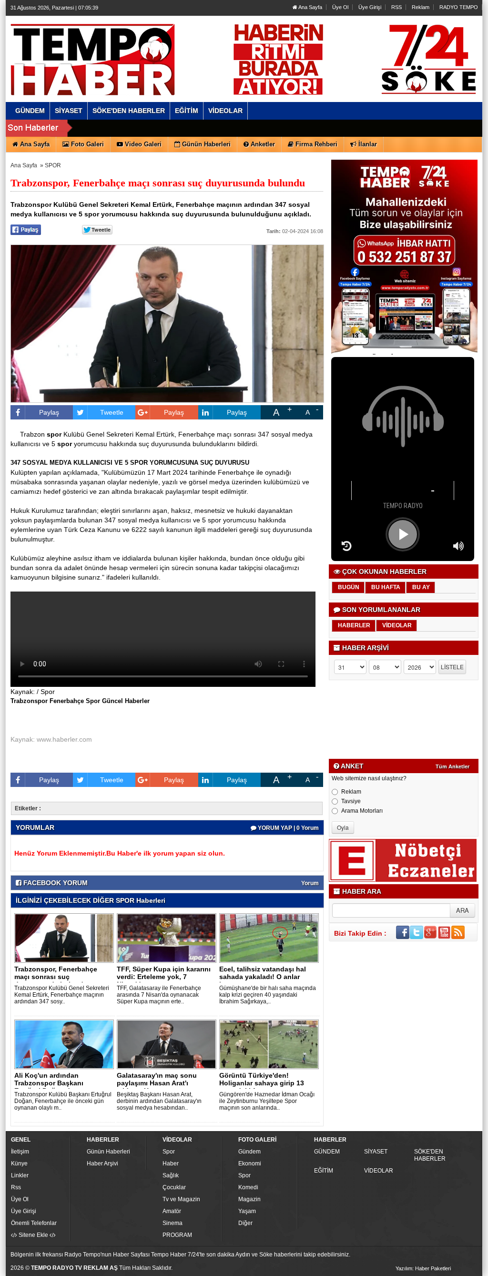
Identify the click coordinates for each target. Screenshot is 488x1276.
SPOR (53, 165)
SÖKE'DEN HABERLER (430, 1155)
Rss (16, 1187)
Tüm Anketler (452, 766)
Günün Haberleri (108, 1151)
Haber (171, 1163)
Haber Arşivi (102, 1163)
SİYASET (375, 1151)
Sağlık (171, 1175)
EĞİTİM (323, 1170)
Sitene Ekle (33, 1235)
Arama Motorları (362, 810)
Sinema (173, 1223)
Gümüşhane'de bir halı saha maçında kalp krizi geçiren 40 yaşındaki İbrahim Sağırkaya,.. (267, 995)
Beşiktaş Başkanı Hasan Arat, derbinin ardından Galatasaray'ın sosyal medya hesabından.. (159, 1101)
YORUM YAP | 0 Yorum (287, 828)
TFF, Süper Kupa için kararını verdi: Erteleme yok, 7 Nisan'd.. (164, 976)
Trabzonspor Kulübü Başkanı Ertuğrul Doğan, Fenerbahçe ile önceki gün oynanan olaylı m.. (63, 1101)
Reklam (420, 7)
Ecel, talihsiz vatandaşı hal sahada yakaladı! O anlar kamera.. (262, 976)
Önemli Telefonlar (34, 1223)
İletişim (20, 1151)
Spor (169, 1151)
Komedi (248, 1187)
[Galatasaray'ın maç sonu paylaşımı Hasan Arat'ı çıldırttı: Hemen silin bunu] (168, 1044)
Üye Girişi (369, 7)
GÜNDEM (327, 1151)
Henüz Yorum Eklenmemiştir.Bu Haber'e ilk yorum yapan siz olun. (119, 853)
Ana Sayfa (309, 7)
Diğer (245, 1223)
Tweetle (111, 412)
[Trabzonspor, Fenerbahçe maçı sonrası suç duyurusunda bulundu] (65, 937)
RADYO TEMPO (458, 7)
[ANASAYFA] (114, 49)
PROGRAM (177, 1235)
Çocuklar (174, 1187)
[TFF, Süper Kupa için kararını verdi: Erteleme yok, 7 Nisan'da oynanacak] (168, 937)
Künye (19, 1163)
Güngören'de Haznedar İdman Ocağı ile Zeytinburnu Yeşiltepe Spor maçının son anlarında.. (267, 1101)
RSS (396, 7)
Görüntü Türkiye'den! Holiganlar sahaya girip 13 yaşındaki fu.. (261, 1083)
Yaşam (247, 1211)
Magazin (249, 1199)
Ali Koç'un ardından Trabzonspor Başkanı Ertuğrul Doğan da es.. (50, 1083)
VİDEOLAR (378, 1170)
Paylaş (49, 412)
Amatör (172, 1211)
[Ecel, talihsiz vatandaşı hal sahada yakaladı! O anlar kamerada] (270, 937)
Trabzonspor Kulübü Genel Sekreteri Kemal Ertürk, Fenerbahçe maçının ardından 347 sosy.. (61, 995)
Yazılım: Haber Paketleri (423, 1268)
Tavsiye (351, 801)
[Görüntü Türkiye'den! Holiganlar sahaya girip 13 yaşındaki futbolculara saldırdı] (270, 1044)
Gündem (249, 1151)
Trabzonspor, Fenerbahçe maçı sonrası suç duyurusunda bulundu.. (55, 976)
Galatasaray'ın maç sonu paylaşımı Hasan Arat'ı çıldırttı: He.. (157, 1083)
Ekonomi (249, 1163)
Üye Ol (340, 7)
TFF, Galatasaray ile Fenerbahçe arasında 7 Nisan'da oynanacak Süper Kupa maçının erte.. (159, 995)
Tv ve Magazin (181, 1199)
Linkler (20, 1175)
